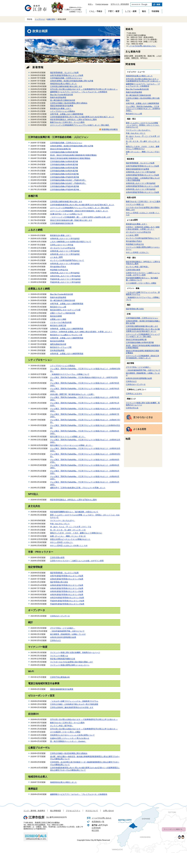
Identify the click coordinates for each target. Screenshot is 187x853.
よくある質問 (132, 220)
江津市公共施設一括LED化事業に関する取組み (68, 103)
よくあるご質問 (56, 257)
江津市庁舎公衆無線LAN (60, 677)
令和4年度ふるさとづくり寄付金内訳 (65, 254)
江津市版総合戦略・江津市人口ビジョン (66, 78)
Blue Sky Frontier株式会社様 (61, 95)
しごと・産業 (130, 11)
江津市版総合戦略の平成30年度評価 (64, 177)
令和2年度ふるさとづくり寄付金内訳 (65, 273)
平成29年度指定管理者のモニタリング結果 (67, 604)
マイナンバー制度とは (59, 656)
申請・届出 (131, 258)
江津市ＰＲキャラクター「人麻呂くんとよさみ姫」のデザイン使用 (77, 561)
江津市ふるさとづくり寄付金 (61, 245)
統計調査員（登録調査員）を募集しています (68, 634)
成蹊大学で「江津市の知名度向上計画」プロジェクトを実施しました (77, 488)
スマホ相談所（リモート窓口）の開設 (65, 732)
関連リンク (131, 399)
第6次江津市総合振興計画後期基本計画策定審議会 (70, 158)
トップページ (40, 19)
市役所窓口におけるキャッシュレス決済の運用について (72, 735)
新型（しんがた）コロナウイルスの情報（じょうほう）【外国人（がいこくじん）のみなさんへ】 (143, 125)
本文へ (90, 4)
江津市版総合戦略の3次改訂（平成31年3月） (68, 180)
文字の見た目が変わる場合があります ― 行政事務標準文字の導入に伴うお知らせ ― (84, 89)
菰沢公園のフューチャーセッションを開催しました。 (71, 445)
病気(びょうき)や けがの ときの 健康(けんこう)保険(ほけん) (76, 533)
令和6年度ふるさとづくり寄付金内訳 (65, 239)
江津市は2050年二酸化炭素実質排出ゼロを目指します (71, 707)
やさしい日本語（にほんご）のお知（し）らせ (69, 545)
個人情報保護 (55, 811)
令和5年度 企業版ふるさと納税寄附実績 (66, 338)
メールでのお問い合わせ (101, 818)
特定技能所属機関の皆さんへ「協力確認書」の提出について (74, 512)
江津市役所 (96, 828)
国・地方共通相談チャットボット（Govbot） (68, 741)
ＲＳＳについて (91, 811)
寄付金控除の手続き (58, 267)
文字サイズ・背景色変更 (120, 4)
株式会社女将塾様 (57, 341)
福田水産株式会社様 (58, 344)
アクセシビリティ (73, 811)
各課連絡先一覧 (98, 822)
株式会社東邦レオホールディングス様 (65, 310)
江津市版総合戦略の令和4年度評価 (64, 164)
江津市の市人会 (132, 408)
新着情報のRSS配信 (110, 129)
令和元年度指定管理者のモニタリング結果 (67, 598)
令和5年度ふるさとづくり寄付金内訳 (65, 251)
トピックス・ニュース (136, 72)
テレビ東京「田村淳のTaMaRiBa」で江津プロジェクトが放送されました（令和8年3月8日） (143, 108)
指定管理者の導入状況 (59, 582)
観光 (144, 11)
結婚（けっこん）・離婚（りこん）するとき (68, 536)
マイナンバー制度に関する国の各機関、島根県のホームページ (75, 652)
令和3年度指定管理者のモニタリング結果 (66, 591)
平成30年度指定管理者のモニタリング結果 (67, 601)
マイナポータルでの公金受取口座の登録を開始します (71, 662)
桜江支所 (95, 830)
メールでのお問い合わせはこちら (142, 46)
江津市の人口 (55, 640)
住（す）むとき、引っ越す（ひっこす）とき (68, 530)
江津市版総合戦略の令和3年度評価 (64, 168)
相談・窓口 (131, 119)
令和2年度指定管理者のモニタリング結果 (66, 595)
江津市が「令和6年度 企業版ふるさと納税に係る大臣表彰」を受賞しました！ (81, 332)
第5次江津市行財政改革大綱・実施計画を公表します (71, 220)
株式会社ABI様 (56, 316)
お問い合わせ (108, 811)
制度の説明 (131, 197)
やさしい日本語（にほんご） (61, 542)
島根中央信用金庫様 (58, 97)
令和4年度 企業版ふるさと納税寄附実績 (66, 354)
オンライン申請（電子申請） (61, 726)
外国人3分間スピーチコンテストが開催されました (70, 539)
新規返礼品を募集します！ (60, 108)
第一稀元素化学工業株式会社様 (62, 100)
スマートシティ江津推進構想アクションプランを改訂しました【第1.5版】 (80, 125)
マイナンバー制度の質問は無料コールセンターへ (69, 665)
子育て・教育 (113, 11)
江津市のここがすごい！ (137, 389)
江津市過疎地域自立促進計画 (61, 223)
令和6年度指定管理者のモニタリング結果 (66, 579)
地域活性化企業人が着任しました (63, 84)
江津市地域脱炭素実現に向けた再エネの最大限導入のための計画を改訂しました (82, 117)
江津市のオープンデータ (60, 616)
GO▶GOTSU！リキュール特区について (66, 214)
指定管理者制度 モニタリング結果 (64, 73)
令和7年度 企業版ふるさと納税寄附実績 (66, 114)
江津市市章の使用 (57, 557)
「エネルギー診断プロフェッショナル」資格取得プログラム (74, 701)
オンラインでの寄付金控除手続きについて (67, 260)
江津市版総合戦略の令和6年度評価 (64, 152)
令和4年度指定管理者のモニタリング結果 (66, 588)
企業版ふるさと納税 (58, 319)
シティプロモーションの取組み (62, 111)
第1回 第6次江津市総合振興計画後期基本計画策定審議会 (73, 155)
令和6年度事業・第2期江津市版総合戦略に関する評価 (71, 81)
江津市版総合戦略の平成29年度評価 (64, 186)
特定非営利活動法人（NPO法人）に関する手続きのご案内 (73, 119)
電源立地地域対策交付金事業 (61, 106)
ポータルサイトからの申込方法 (62, 248)
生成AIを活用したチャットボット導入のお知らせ (69, 738)
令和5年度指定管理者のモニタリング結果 (66, 585)
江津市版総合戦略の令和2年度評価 (64, 171)
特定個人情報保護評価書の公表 (62, 659)
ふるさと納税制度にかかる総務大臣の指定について (70, 242)
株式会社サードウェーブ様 (60, 347)
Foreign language (102, 4)
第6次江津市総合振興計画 (60, 149)
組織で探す (51, 19)
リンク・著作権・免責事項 (34, 811)
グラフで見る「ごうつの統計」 (62, 628)
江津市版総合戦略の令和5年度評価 (64, 161)
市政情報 (155, 11)
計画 (129, 314)
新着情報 (38, 67)
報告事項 (130, 159)
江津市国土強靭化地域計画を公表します (66, 86)
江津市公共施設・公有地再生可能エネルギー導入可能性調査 (74, 704)
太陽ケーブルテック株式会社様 (62, 313)
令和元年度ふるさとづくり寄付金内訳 (65, 276)
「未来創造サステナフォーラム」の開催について (69, 374)
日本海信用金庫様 (57, 350)
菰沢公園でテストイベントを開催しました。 (68, 437)
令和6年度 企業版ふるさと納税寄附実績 (66, 329)
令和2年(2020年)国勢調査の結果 (63, 637)
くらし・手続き (95, 11)
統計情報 (130, 363)
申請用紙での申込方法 (59, 270)
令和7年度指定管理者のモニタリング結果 (66, 75)
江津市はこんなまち (134, 394)
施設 (129, 305)
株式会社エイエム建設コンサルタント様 (66, 335)
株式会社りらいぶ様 (58, 307)
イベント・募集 (133, 288)
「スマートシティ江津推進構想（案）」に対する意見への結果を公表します (80, 217)
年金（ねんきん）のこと (60, 524)
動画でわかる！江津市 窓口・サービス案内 (67, 122)
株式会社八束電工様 (58, 325)
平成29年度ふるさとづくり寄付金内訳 (65, 282)
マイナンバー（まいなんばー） (62, 520)
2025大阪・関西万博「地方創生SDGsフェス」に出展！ (72, 394)
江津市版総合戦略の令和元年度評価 (64, 174)
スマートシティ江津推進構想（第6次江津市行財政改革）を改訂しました (79, 211)
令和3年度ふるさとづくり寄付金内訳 (65, 264)
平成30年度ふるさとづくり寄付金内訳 (65, 279)
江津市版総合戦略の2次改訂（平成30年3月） (68, 183)
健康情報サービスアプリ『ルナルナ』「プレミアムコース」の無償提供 (78, 92)
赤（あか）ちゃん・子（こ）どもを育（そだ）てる (70, 527)
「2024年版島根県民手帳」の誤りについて (67, 631)
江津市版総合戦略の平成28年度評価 (65, 189)
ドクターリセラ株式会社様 (60, 322)
